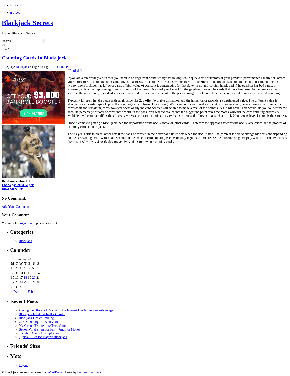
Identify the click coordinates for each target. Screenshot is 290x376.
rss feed (15, 12)
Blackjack (22, 67)
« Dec (15, 291)
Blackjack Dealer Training (36, 318)
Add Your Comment (15, 206)
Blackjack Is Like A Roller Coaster (42, 314)
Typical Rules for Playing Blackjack (43, 337)
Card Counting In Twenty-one (39, 322)
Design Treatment (89, 372)
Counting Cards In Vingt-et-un (39, 333)
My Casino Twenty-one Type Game (43, 325)
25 (25, 282)
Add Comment (60, 67)
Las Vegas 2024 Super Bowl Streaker (18, 187)
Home (14, 5)
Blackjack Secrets (27, 23)
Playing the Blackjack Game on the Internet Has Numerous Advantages (67, 310)
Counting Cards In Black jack (34, 58)
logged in (25, 223)
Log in (23, 365)
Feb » (31, 291)
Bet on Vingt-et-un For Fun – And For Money (49, 329)
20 (33, 277)
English (74, 70)
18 (25, 277)
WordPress (55, 372)
